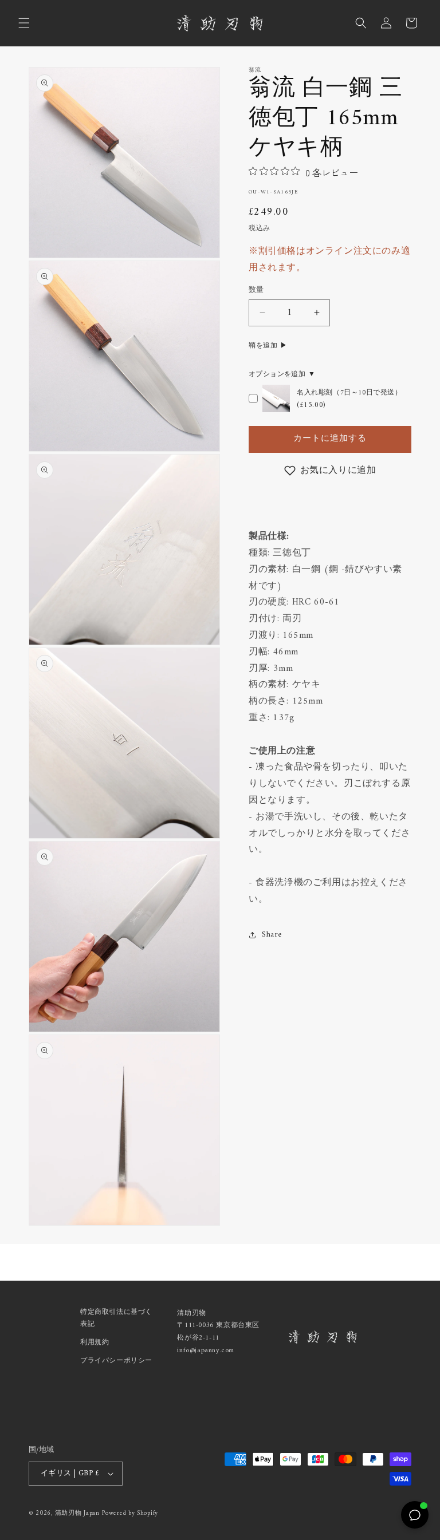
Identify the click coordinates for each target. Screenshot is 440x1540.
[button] (24, 22)
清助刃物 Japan (77, 1513)
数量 (256, 290)
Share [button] (272, 934)
